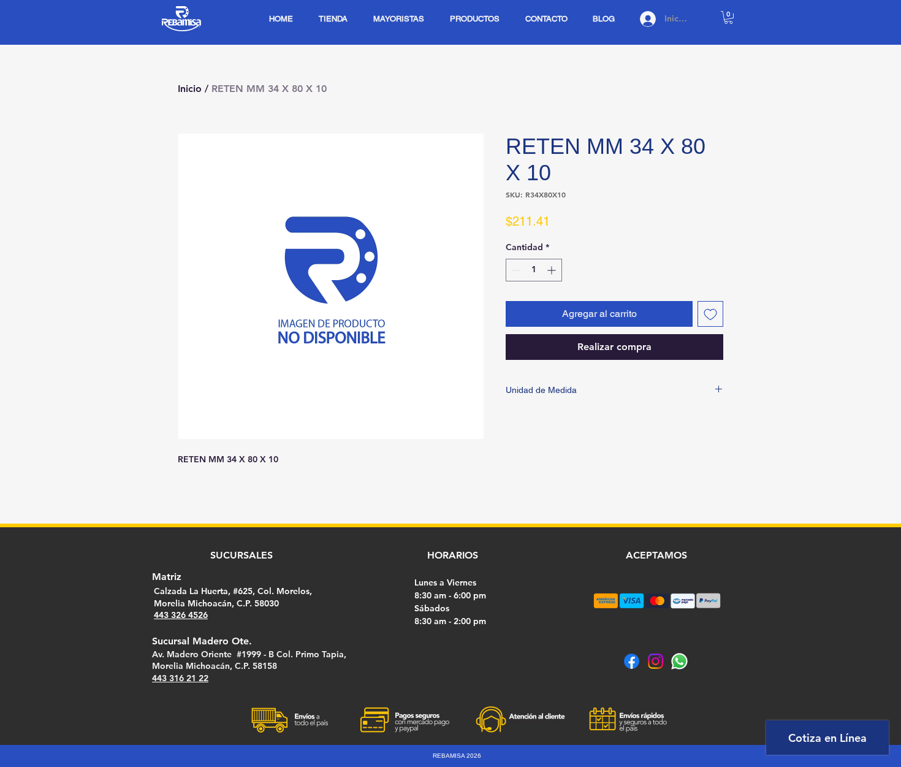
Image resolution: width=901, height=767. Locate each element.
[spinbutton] (534, 270)
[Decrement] (515, 270)
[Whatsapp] (679, 661)
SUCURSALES (241, 555)
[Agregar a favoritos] (710, 314)
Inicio (190, 88)
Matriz (166, 576)
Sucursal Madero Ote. (202, 641)
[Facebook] (632, 661)
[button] (728, 17)
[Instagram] (655, 661)
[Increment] (552, 270)
